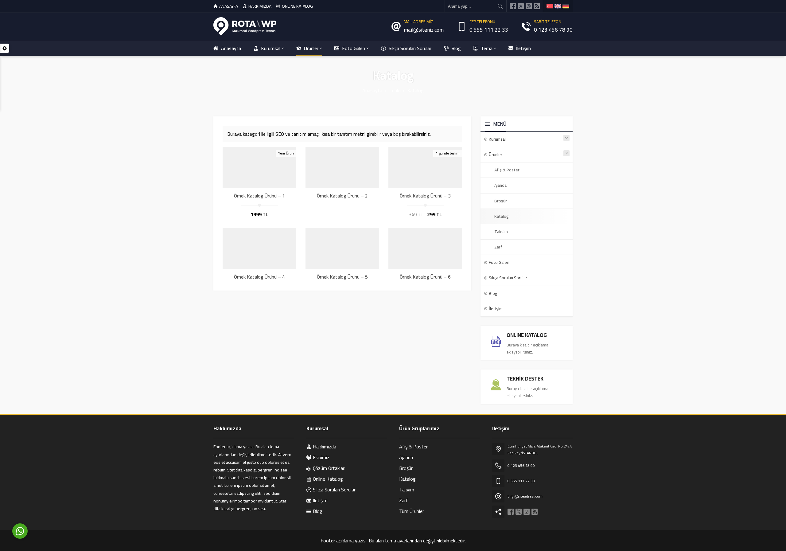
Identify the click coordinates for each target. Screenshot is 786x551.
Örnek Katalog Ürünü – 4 (259, 276)
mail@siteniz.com (424, 30)
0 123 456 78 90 (553, 30)
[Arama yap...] (500, 6)
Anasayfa (372, 90)
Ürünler (394, 90)
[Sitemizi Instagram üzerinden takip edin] (529, 6)
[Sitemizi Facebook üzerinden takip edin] (513, 6)
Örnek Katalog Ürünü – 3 (425, 195)
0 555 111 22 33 (488, 30)
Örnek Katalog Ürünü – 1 (259, 195)
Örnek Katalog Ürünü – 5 (342, 276)
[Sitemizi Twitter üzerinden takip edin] (521, 6)
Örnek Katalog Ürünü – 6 (425, 276)
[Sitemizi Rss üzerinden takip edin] (537, 6)
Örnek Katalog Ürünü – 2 (342, 195)
